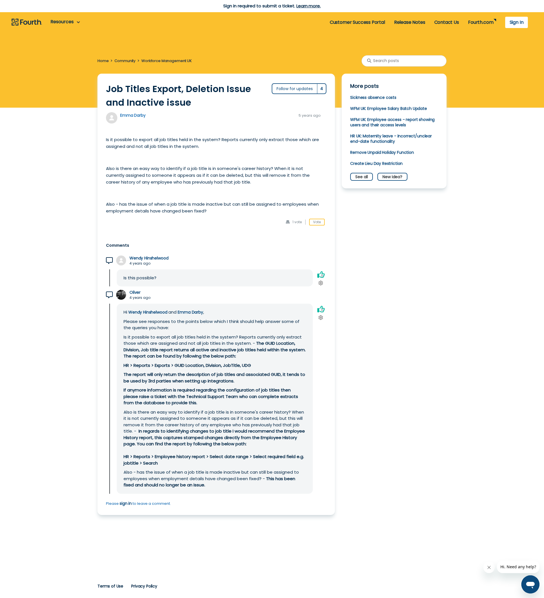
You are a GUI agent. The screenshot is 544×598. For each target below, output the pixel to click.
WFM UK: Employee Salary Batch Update (388, 108)
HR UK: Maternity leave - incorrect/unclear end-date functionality (391, 138)
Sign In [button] (517, 22)
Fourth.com (480, 22)
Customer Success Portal (357, 22)
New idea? (392, 177)
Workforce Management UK (166, 60)
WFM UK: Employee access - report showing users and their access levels (392, 122)
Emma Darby (132, 115)
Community (124, 60)
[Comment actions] (321, 283)
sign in (126, 503)
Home (103, 60)
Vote (317, 222)
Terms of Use (110, 586)
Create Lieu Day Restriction (376, 163)
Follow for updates (295, 88)
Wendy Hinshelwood (148, 258)
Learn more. (308, 6)
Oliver (135, 292)
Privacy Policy (144, 586)
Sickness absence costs (373, 97)
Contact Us (446, 22)
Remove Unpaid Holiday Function (382, 152)
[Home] (27, 22)
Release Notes (409, 22)
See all (361, 177)
